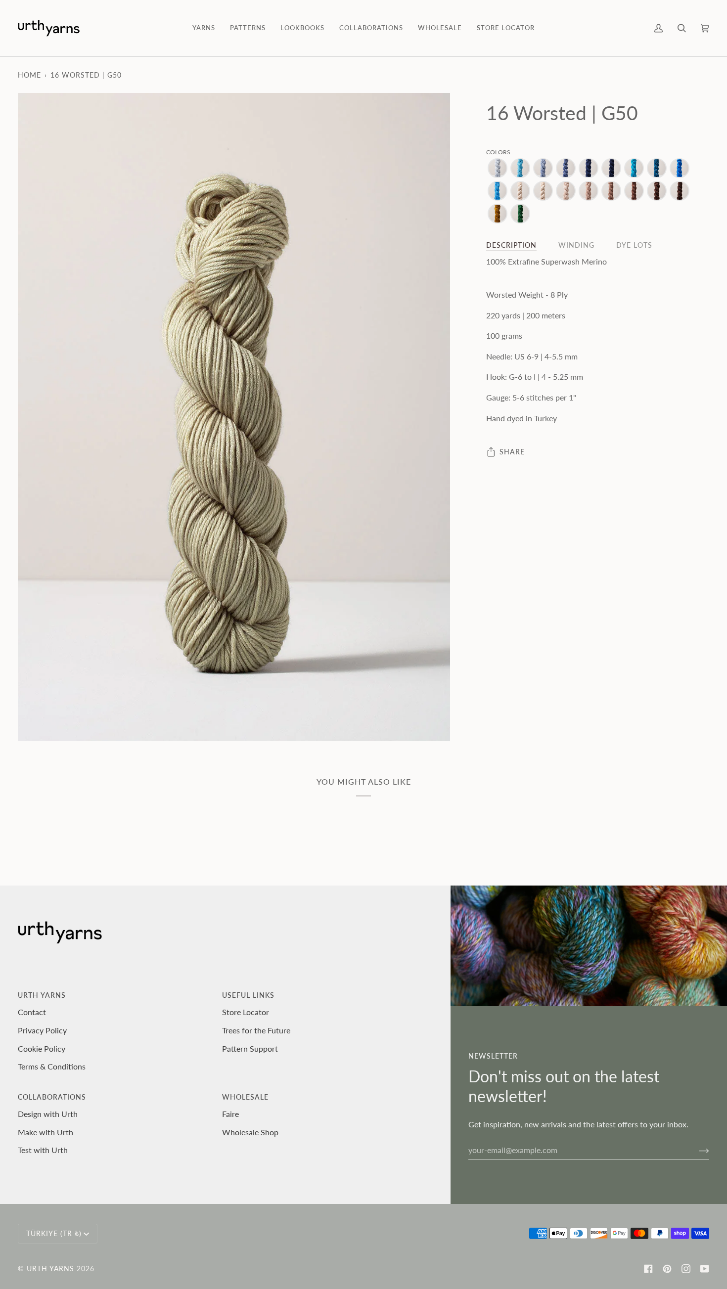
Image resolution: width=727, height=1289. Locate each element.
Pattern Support (250, 1048)
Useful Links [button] (248, 995)
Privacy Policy (42, 1030)
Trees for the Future (256, 1030)
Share (512, 451)
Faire (230, 1113)
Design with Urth (48, 1113)
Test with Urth (43, 1150)
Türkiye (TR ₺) (54, 1233)
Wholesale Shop (250, 1132)
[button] (204, 28)
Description (511, 245)
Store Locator (245, 1012)
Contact (32, 1012)
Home (29, 75)
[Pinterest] (667, 1268)
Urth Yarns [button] (42, 995)
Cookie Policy (41, 1048)
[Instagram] (686, 1268)
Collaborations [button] (52, 1097)
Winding (576, 245)
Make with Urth (45, 1132)
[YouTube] (704, 1268)
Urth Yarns (50, 1268)
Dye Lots (634, 245)
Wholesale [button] (245, 1097)
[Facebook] (648, 1268)
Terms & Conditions (52, 1066)
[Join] (696, 1149)
